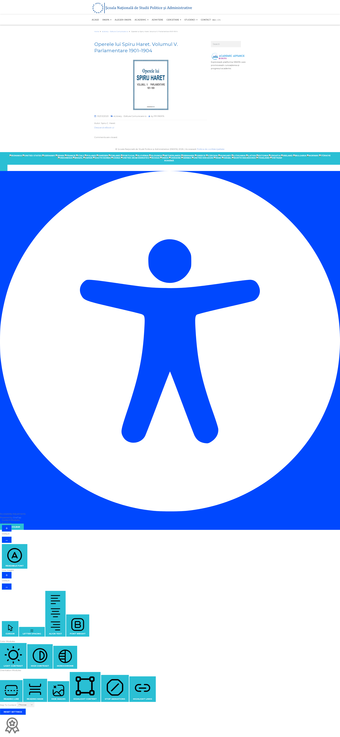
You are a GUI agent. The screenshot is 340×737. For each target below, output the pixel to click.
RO (214, 20)
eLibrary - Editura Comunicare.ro (130, 116)
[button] (3, 168)
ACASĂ (95, 19)
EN (219, 20)
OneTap (17, 517)
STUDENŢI (189, 19)
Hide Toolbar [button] (12, 527)
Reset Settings (13, 712)
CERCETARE (173, 19)
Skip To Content (8, 705)
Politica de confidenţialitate (211, 149)
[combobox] (170, 158)
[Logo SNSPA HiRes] (142, 8)
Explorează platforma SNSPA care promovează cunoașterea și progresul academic (228, 65)
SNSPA (105, 19)
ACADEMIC (140, 19)
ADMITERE (157, 19)
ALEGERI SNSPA (123, 19)
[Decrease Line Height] (7, 586)
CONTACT (206, 19)
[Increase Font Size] (7, 528)
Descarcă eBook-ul (104, 127)
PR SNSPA (159, 116)
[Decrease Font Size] (7, 540)
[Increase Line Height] (7, 575)
